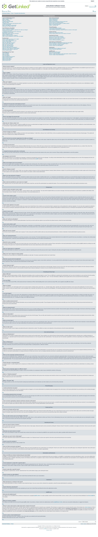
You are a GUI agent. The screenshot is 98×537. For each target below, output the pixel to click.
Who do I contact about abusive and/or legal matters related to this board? (63, 53)
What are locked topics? (7, 59)
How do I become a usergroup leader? (56, 22)
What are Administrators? (54, 18)
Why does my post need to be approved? (10, 49)
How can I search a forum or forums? (56, 36)
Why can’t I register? (6, 20)
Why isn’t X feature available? (54, 52)
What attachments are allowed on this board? (57, 48)
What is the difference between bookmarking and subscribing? (60, 42)
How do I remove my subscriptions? (56, 45)
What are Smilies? (6, 54)
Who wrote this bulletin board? (54, 51)
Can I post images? (6, 55)
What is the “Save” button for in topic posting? (11, 48)
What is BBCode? (6, 52)
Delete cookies (83, 523)
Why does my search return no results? (56, 37)
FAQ (10, 11)
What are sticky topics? (7, 58)
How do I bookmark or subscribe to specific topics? (58, 43)
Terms (51, 530)
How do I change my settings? (8, 28)
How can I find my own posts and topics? (56, 39)
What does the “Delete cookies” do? (9, 26)
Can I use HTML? (6, 53)
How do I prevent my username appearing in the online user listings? (15, 29)
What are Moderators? (53, 19)
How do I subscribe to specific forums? (56, 44)
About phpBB (91, 495)
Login (95, 11)
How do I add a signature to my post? (9, 40)
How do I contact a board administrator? (56, 54)
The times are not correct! (7, 30)
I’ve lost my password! (7, 24)
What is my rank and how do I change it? (10, 35)
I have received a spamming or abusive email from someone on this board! (63, 29)
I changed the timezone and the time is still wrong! (12, 31)
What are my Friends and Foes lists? (56, 32)
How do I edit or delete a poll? (8, 43)
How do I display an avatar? (8, 34)
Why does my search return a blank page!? (57, 38)
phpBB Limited (37, 495)
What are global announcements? (9, 56)
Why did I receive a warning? (8, 46)
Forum (12, 523)
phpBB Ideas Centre (58, 502)
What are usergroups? (53, 20)
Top (3, 80)
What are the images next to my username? (11, 33)
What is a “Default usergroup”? (55, 24)
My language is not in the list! (8, 32)
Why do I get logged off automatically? (10, 25)
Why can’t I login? (6, 22)
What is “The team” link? (53, 25)
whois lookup (87, 507)
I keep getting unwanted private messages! (57, 28)
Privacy (47, 530)
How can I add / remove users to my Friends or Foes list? (60, 33)
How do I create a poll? (7, 41)
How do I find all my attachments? (55, 49)
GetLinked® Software (6, 523)
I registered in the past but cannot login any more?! (12, 23)
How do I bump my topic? (7, 50)
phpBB (36, 158)
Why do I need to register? (7, 18)
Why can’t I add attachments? (8, 45)
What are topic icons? (7, 60)
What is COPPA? (6, 19)
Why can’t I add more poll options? (9, 42)
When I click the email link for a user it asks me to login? (13, 36)
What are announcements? (8, 57)
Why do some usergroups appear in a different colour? (59, 23)
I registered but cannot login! (8, 21)
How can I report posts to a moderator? (10, 47)
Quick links (5, 11)
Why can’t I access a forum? (8, 44)
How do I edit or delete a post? (8, 39)
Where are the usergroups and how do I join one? (58, 21)
